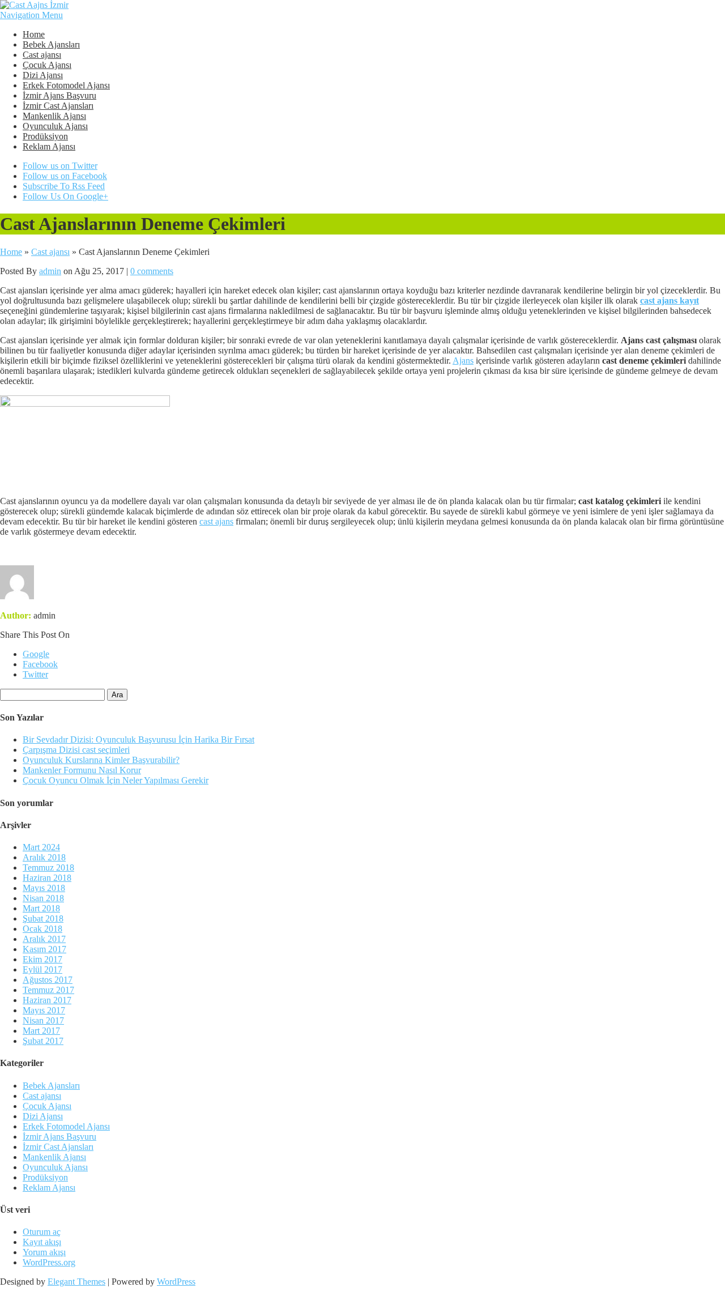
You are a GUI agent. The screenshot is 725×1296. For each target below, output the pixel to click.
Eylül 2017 (42, 969)
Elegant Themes (76, 1281)
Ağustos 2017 (47, 979)
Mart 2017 (41, 1030)
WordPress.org (49, 1262)
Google (36, 654)
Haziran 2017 (47, 1000)
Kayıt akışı (42, 1242)
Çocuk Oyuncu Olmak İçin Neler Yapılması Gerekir (115, 780)
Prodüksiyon (45, 136)
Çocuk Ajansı (47, 65)
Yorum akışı (44, 1252)
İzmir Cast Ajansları (58, 105)
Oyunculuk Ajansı (55, 126)
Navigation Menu (31, 15)
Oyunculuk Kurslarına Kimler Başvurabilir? (101, 760)
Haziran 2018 (47, 878)
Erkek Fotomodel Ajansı (66, 85)
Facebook (40, 664)
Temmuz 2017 (48, 990)
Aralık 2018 (44, 857)
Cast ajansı (42, 54)
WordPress (176, 1281)
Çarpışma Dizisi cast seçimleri (76, 749)
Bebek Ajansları (51, 44)
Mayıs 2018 (44, 888)
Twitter (35, 674)
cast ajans (216, 521)
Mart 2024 (41, 847)
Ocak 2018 (42, 928)
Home (34, 34)
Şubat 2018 (43, 918)
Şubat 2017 (43, 1041)
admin (50, 271)
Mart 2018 (41, 908)
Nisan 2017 (43, 1020)
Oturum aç (42, 1232)
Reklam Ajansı (49, 146)
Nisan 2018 (43, 898)
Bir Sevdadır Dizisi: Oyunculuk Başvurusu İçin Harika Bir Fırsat (138, 739)
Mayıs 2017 (44, 1010)
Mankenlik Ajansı (54, 116)
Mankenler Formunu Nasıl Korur (82, 770)
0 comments (151, 271)
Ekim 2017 (42, 959)
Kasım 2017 (44, 949)
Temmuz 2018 (48, 867)
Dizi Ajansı (43, 75)
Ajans (463, 360)
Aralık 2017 (44, 939)
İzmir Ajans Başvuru (59, 95)
